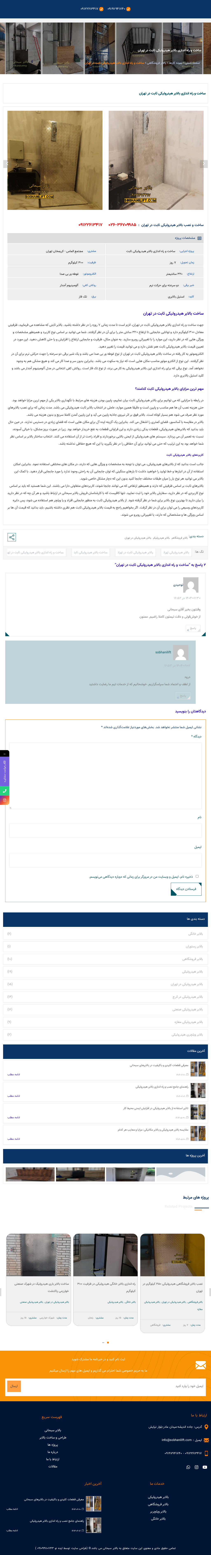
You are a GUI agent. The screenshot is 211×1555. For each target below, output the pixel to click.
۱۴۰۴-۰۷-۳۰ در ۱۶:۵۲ (187, 598)
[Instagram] (196, 1467)
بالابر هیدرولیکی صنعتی (187, 1009)
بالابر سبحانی (53, 1430)
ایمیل (198, 847)
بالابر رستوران (194, 946)
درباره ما (53, 1452)
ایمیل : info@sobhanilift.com (182, 1440)
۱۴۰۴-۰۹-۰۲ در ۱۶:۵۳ (177, 665)
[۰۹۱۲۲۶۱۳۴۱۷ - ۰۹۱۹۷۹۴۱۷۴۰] (206, 1453)
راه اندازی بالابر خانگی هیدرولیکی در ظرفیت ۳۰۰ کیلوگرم (173, 1288)
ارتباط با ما (52, 1459)
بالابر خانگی (195, 934)
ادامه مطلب (13, 1075)
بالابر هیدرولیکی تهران (176, 552)
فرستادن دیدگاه (186, 889)
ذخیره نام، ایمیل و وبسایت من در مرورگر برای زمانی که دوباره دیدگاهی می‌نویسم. (141, 877)
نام (200, 817)
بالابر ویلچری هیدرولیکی (187, 1034)
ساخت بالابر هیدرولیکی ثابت (90, 552)
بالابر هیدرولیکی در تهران (187, 984)
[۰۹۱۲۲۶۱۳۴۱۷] (4, 791)
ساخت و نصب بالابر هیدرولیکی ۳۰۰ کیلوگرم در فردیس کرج (40, 1288)
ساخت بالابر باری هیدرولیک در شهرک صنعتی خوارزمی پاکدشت (108, 1288)
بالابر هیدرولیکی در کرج (188, 997)
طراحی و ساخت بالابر (52, 1437)
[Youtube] (205, 1467)
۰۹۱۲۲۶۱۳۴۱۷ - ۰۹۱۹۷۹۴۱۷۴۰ (183, 1453)
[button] (108, 1342)
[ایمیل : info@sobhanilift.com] (206, 1440)
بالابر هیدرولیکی (192, 971)
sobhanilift (163, 652)
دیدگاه (196, 736)
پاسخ (193, 628)
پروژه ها (53, 1445)
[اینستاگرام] (4, 800)
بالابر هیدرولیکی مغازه (189, 1022)
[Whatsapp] (188, 1467)
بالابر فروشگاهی (192, 959)
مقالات (52, 1466)
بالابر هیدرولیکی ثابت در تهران (135, 552)
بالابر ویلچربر (158, 1511)
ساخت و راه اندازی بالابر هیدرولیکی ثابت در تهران (33, 552)
